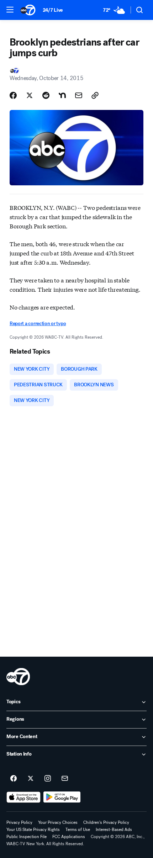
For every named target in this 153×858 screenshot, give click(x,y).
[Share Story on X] (29, 95)
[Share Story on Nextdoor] (62, 95)
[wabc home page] (18, 676)
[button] (9, 9)
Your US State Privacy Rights (33, 829)
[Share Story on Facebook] (13, 95)
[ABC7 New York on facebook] (13, 779)
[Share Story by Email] (79, 95)
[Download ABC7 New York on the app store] (23, 797)
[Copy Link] (95, 95)
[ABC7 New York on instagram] (48, 779)
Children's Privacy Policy (106, 822)
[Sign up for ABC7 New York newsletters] (65, 779)
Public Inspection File (26, 837)
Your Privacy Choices (58, 822)
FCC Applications (68, 837)
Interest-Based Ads (114, 829)
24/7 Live (53, 10)
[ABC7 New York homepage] (28, 10)
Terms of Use (77, 829)
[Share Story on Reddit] (46, 95)
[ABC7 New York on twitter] (30, 779)
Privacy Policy (19, 822)
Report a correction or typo (38, 323)
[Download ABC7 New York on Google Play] (62, 797)
